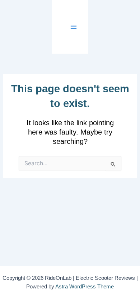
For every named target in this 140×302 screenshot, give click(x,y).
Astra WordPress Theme (84, 286)
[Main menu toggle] (73, 27)
